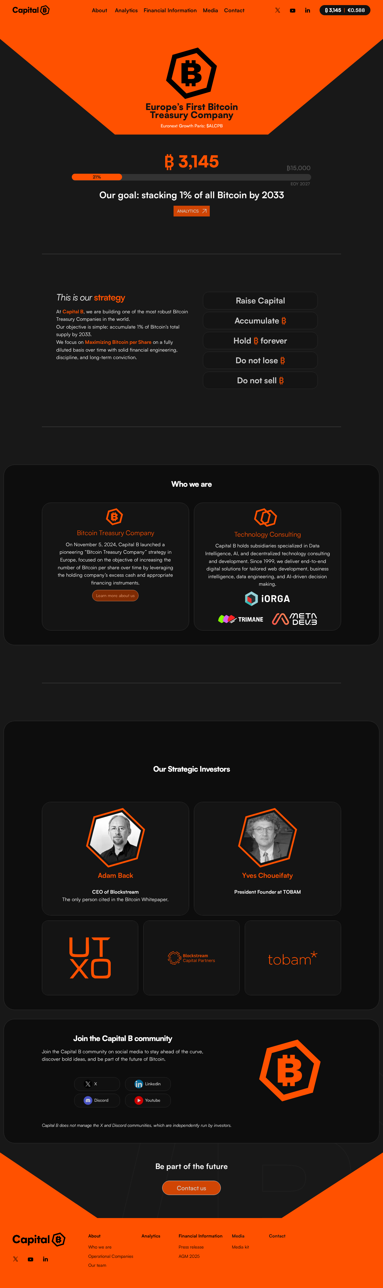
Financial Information (170, 10)
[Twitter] (278, 11)
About (99, 10)
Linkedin (153, 1083)
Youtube (152, 1100)
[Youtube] (293, 12)
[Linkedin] (308, 11)
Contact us (191, 1188)
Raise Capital (260, 300)
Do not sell (260, 380)
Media (210, 10)
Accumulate (260, 320)
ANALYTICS (188, 210)
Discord (101, 1100)
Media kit (240, 1246)
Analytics (126, 10)
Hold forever (260, 340)
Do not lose (260, 360)
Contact (234, 10)
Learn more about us (115, 595)
